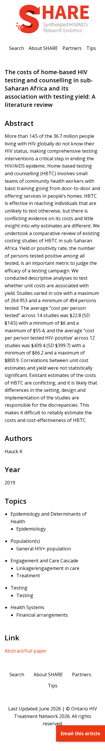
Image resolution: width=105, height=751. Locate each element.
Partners (72, 48)
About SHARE (43, 48)
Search (16, 48)
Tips (91, 48)
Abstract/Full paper (26, 651)
